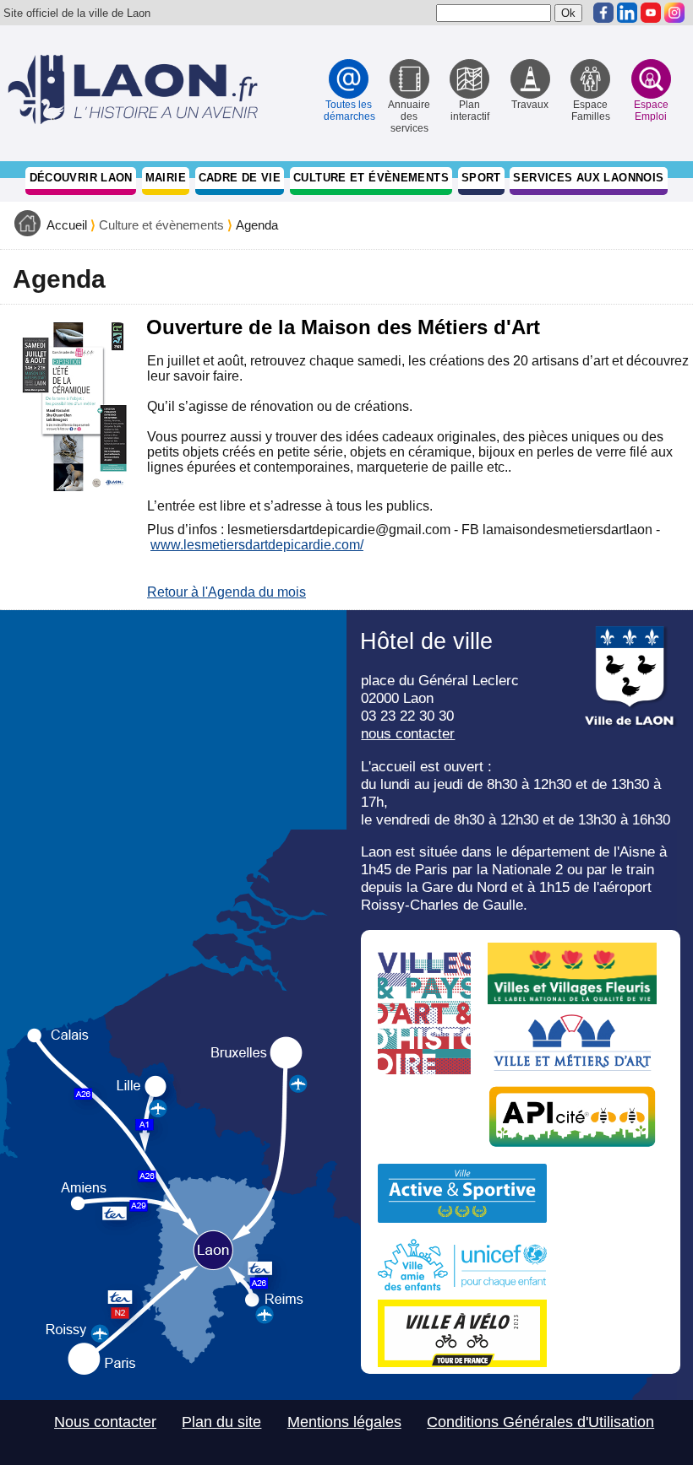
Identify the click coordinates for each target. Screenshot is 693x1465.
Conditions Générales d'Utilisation (540, 1422)
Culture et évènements (371, 177)
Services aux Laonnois (588, 177)
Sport (481, 177)
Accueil (66, 225)
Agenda (257, 225)
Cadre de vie (240, 177)
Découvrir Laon (81, 177)
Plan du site (221, 1422)
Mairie (165, 177)
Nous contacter (105, 1422)
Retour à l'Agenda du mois (226, 592)
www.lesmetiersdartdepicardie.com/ (256, 545)
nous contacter (408, 733)
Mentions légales (344, 1422)
